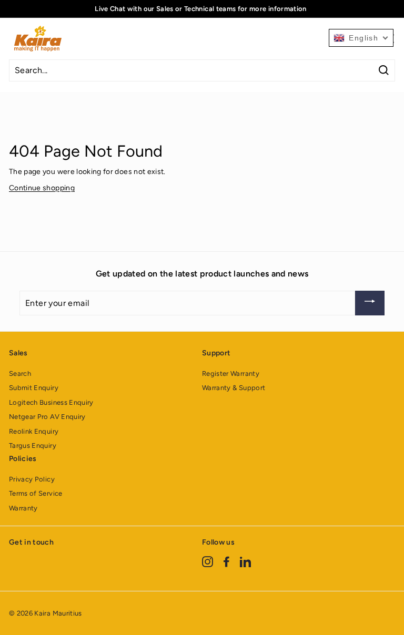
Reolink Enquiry (33, 431)
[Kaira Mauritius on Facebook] (226, 561)
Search (20, 373)
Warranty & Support (233, 388)
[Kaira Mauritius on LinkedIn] (245, 561)
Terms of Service (36, 493)
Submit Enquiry (33, 388)
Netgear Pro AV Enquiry (47, 417)
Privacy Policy (32, 479)
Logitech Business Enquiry (51, 402)
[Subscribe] (370, 303)
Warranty (23, 508)
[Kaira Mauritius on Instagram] (207, 561)
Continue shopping (42, 187)
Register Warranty (230, 373)
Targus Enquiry (32, 445)
